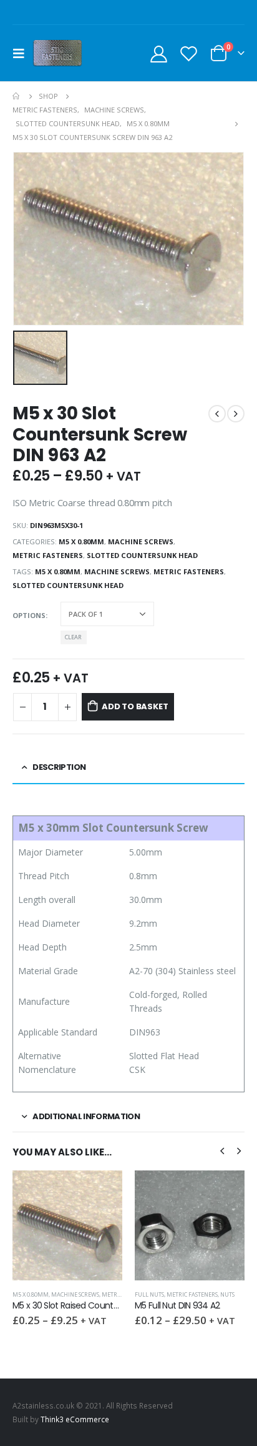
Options (29, 615)
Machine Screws (140, 541)
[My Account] (159, 53)
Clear (73, 637)
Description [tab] (58, 767)
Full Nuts (149, 1294)
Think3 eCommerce (75, 1419)
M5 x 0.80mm (81, 541)
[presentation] (222, 1149)
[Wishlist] (188, 53)
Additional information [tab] (86, 1116)
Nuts (227, 1294)
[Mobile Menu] (22, 53)
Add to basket (135, 706)
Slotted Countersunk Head (142, 555)
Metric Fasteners (47, 555)
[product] (67, 1225)
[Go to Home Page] (16, 96)
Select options (101, 1191)
